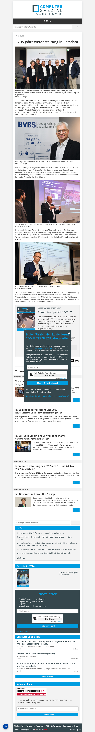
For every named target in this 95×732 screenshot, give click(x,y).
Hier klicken (50, 375)
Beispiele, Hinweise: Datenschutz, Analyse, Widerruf (47, 396)
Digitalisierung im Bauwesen (40, 348)
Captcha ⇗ (60, 378)
